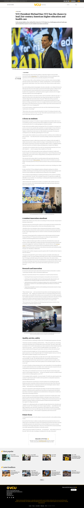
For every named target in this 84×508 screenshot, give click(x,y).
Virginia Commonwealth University (15, 1)
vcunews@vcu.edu (10, 495)
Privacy (33, 505)
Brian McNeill (26, 72)
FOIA (46, 505)
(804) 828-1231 (9, 494)
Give (78, 1)
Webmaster (42, 505)
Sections (11, 4)
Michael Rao (34, 76)
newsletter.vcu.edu (42, 440)
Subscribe (73, 489)
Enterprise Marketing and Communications (14, 491)
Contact (30, 505)
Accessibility (38, 505)
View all (42, 479)
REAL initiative (37, 159)
